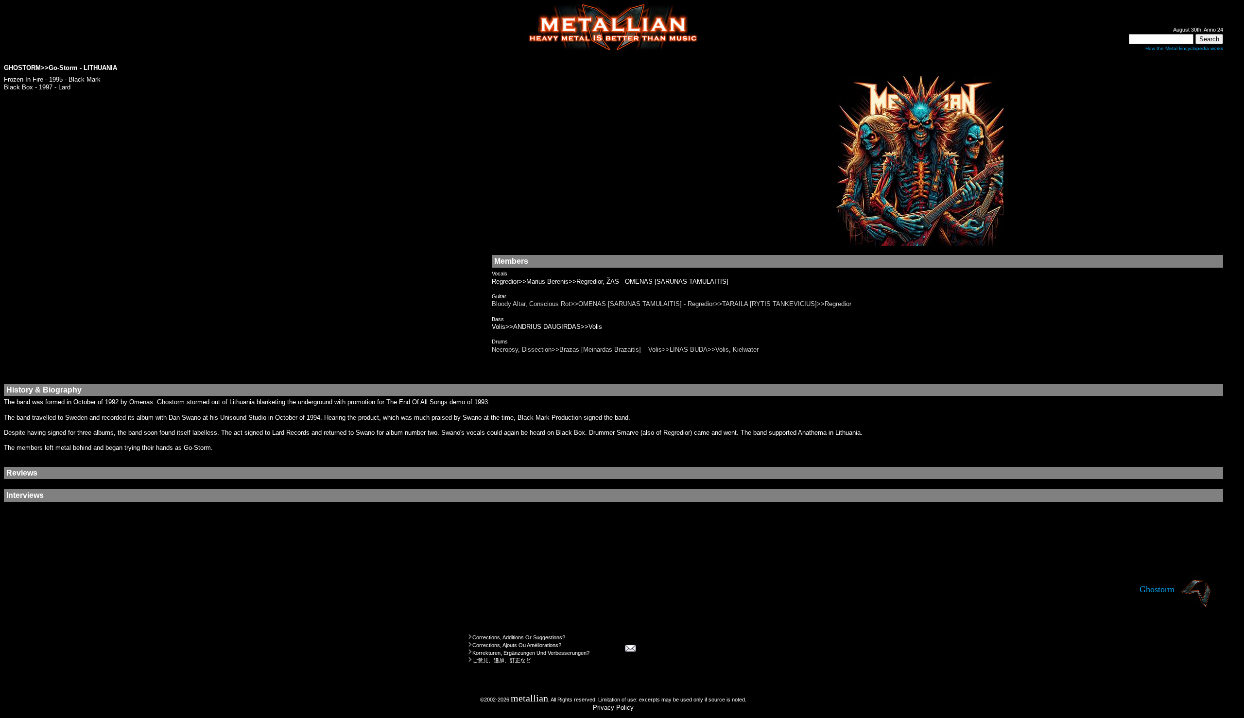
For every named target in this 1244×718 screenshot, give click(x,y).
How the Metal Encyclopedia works (1184, 48)
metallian (529, 698)
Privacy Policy (613, 707)
